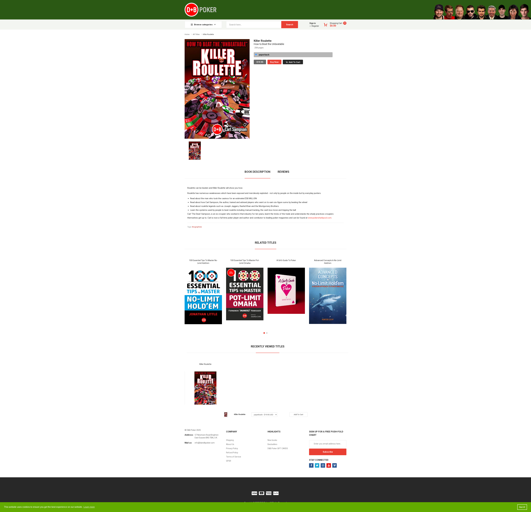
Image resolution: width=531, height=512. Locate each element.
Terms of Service (233, 457)
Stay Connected (318, 460)
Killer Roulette (205, 364)
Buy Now (274, 62)
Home (187, 34)
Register (315, 26)
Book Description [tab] (257, 171)
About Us (230, 444)
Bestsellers (272, 444)
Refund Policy (232, 452)
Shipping (230, 440)
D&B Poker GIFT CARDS (278, 448)
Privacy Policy (232, 448)
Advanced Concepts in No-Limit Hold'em (327, 261)
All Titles (196, 34)
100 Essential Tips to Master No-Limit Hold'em (203, 261)
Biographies (197, 227)
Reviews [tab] (283, 171)
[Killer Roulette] (195, 150)
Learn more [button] (89, 507)
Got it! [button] (522, 507)
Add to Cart (294, 62)
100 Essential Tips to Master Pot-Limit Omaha (244, 261)
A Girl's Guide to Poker (286, 260)
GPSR (228, 461)
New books (272, 440)
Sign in (312, 23)
